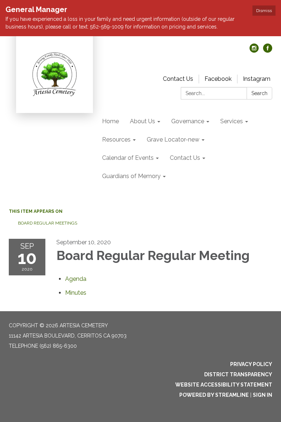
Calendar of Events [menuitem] (128, 157)
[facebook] (267, 50)
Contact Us (178, 78)
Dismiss (264, 10)
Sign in (262, 395)
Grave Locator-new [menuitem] (173, 139)
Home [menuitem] (110, 121)
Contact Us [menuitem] (185, 157)
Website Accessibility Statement (223, 385)
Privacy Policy (251, 364)
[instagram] (254, 50)
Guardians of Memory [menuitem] (131, 176)
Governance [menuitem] (187, 121)
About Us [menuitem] (142, 121)
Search (259, 93)
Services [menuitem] (231, 121)
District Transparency (238, 374)
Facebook (218, 78)
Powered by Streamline (214, 395)
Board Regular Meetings (47, 223)
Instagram (256, 78)
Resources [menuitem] (116, 139)
